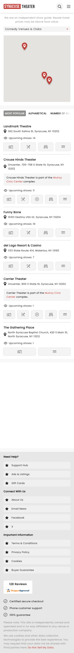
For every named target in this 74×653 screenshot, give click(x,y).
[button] (44, 76)
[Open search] (59, 6)
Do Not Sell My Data (41, 647)
